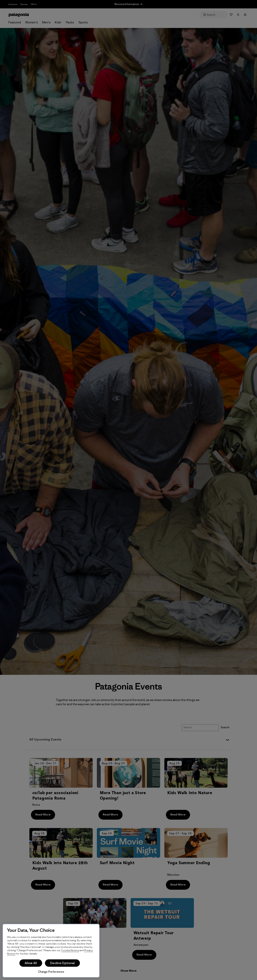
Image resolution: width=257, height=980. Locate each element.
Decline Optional (62, 963)
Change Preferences (51, 971)
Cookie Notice (70, 950)
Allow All (31, 963)
